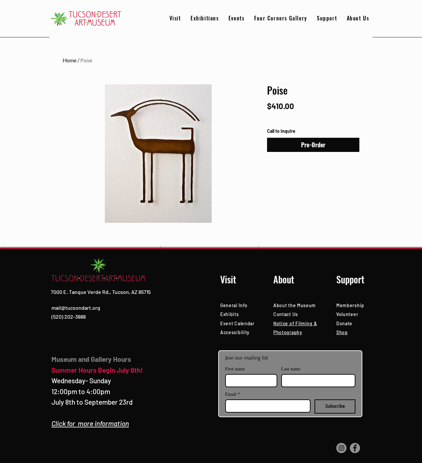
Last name (290, 368)
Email (232, 394)
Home (69, 61)
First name (235, 368)
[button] (327, 18)
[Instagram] (341, 448)
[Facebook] (355, 448)
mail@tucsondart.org (75, 307)
